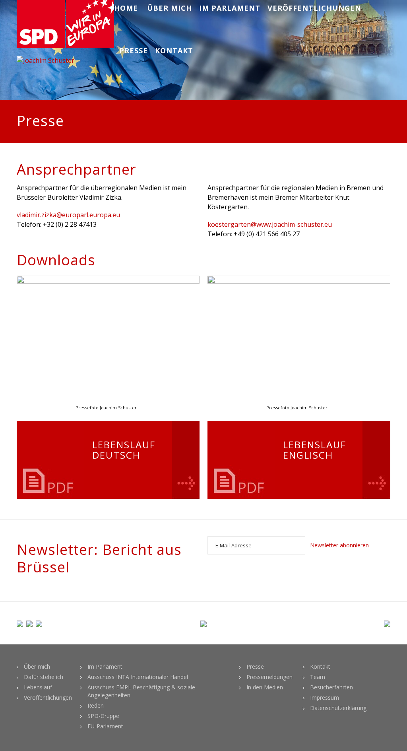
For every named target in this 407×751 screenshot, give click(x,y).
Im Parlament (229, 8)
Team (317, 677)
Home (126, 8)
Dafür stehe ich (43, 677)
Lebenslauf (38, 687)
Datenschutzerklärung (338, 708)
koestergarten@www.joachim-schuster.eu (269, 224)
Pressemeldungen (269, 677)
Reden (95, 705)
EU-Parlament (105, 726)
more (186, 460)
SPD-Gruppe (103, 716)
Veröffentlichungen (314, 8)
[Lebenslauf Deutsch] (50, 460)
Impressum (324, 697)
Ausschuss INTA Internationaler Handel (137, 677)
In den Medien (264, 687)
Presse (133, 50)
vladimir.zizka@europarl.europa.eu (68, 214)
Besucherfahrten (331, 687)
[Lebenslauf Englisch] (241, 460)
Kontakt (174, 50)
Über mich (169, 8)
